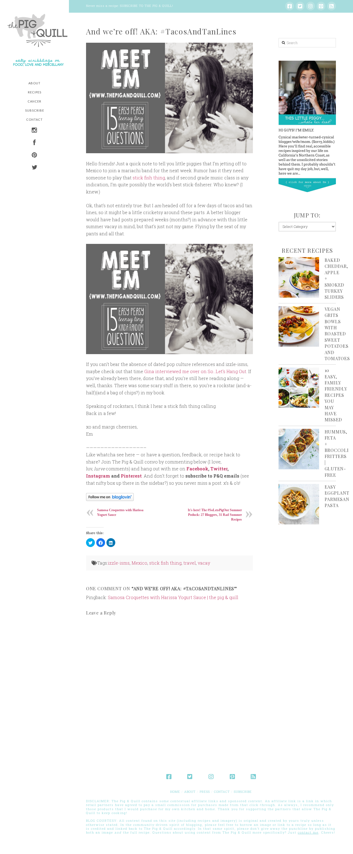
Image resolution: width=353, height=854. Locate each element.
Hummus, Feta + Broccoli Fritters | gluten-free (337, 453)
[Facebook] (289, 6)
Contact (222, 792)
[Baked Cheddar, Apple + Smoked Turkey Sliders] (299, 277)
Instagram (98, 476)
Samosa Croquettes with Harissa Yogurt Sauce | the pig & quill (173, 597)
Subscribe (243, 792)
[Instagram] (310, 6)
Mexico (139, 563)
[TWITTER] (34, 168)
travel (189, 563)
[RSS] (331, 6)
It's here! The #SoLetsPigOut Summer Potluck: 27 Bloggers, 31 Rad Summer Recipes (215, 514)
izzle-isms (119, 563)
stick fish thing (149, 178)
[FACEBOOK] (34, 143)
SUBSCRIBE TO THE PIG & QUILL (146, 6)
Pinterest (131, 476)
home (175, 792)
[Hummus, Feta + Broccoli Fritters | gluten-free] (299, 449)
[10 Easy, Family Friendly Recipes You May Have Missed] (299, 387)
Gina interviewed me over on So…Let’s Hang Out (195, 371)
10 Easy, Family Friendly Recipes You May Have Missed (336, 394)
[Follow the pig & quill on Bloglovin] (110, 496)
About (190, 792)
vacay (204, 563)
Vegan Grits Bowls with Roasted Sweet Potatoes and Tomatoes (337, 333)
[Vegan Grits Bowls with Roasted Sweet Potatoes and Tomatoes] (299, 326)
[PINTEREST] (34, 155)
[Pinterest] (321, 6)
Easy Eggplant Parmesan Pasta (337, 496)
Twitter (219, 469)
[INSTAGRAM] (34, 131)
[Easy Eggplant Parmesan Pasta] (299, 504)
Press (205, 792)
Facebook (197, 469)
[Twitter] (300, 6)
